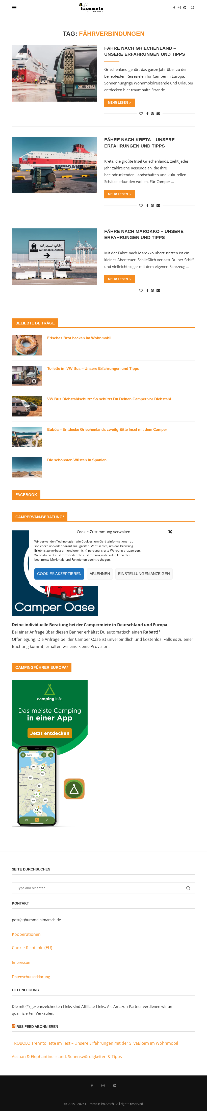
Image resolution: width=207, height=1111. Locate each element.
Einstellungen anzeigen (144, 574)
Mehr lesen (118, 102)
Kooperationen (26, 934)
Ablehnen (100, 574)
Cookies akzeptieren (59, 574)
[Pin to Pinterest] (152, 113)
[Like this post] (141, 113)
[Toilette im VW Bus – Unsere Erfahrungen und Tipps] (27, 376)
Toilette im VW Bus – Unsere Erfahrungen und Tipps (93, 368)
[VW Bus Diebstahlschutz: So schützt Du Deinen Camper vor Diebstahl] (27, 406)
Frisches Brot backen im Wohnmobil (79, 338)
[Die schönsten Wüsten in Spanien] (27, 467)
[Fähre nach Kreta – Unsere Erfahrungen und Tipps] (54, 165)
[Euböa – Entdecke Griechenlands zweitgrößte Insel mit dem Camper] (27, 437)
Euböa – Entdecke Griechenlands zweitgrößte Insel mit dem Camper (107, 429)
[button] (170, 531)
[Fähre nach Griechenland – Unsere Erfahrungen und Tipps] (54, 73)
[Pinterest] (184, 7)
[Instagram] (179, 7)
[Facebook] (174, 7)
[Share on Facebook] (147, 113)
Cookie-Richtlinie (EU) (32, 947)
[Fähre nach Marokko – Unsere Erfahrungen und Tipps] (54, 256)
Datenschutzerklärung (31, 976)
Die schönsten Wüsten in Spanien (77, 460)
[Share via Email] (158, 113)
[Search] (192, 7)
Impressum (22, 962)
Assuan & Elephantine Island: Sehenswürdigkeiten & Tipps (67, 1056)
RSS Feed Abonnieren (37, 1027)
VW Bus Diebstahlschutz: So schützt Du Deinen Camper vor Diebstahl (109, 399)
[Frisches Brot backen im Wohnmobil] (27, 345)
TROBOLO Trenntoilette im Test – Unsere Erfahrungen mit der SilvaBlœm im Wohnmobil (95, 1043)
